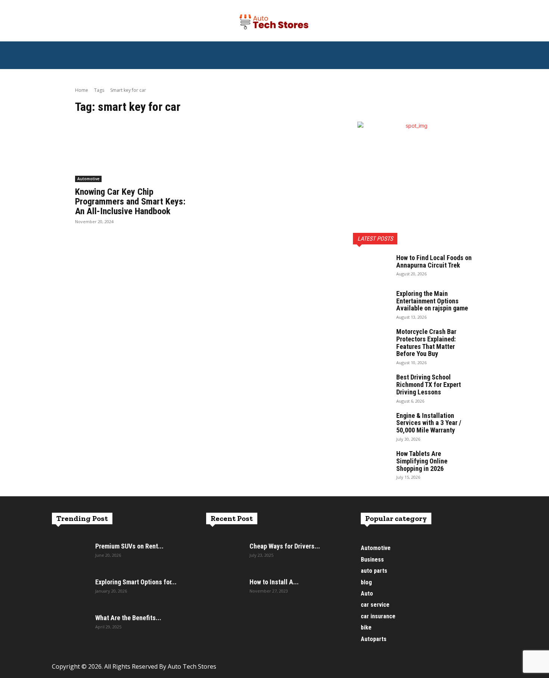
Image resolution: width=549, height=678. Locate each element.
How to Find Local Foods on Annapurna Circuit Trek (434, 261)
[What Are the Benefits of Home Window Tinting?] (70, 627)
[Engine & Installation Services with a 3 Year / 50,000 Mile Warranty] (371, 425)
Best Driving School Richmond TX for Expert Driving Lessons (428, 384)
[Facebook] (367, 669)
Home (81, 90)
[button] (488, 59)
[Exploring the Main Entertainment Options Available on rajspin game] (371, 303)
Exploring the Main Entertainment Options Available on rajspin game (432, 301)
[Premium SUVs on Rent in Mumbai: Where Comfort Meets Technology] (70, 556)
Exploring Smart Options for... (136, 582)
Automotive (88, 178)
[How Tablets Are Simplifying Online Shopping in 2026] (371, 463)
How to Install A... (274, 582)
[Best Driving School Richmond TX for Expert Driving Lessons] (371, 387)
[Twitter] (400, 669)
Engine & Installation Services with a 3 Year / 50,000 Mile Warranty (428, 423)
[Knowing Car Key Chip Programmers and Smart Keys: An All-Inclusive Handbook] (135, 152)
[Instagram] (384, 669)
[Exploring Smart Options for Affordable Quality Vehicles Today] (70, 591)
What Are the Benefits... (128, 618)
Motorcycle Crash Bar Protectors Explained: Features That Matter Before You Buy (426, 342)
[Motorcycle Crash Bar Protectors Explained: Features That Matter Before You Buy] (371, 341)
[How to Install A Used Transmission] (225, 591)
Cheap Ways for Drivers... (284, 546)
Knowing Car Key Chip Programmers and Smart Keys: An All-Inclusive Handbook (130, 202)
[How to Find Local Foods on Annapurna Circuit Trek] (371, 267)
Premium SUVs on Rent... (129, 546)
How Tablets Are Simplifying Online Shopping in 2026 (421, 461)
